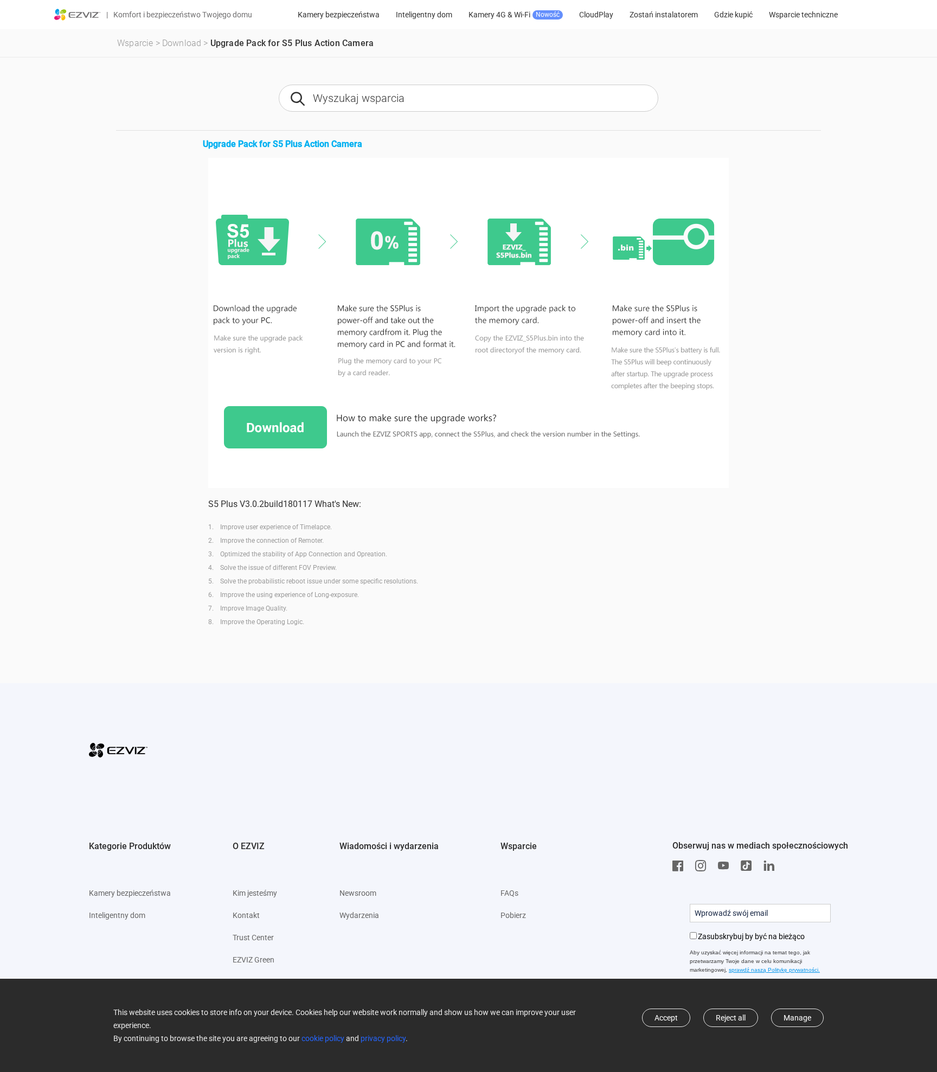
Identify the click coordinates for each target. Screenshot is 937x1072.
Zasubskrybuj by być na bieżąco (751, 936)
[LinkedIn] (771, 866)
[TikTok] (749, 866)
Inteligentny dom (424, 14)
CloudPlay (596, 14)
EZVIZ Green (253, 959)
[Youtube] (726, 866)
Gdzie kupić (733, 14)
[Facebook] (680, 866)
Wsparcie (135, 43)
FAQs (509, 893)
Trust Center (253, 937)
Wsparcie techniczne (803, 14)
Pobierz (513, 915)
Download (182, 43)
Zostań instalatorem (664, 14)
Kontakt (246, 915)
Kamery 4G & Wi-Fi (514, 14)
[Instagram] (703, 866)
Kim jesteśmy (255, 893)
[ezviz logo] (77, 15)
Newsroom (357, 893)
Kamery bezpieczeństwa (339, 14)
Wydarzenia (359, 915)
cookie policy (322, 1038)
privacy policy (383, 1038)
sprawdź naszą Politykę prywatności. (774, 970)
